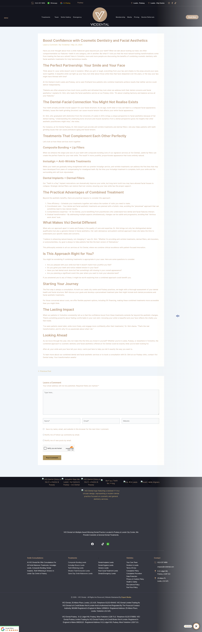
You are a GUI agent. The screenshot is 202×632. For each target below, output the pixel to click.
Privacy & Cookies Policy (135, 579)
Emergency (77, 17)
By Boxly (188, 626)
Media (129, 17)
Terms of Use (131, 568)
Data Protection (131, 576)
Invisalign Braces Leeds (76, 565)
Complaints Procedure (134, 573)
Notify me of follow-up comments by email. (62, 435)
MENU (6, 18)
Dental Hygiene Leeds (105, 565)
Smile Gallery (66, 17)
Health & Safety (131, 582)
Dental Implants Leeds (106, 562)
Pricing (136, 17)
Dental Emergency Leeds (107, 573)
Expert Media (126, 597)
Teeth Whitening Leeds (76, 568)
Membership (120, 17)
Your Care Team (132, 562)
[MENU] (6, 15)
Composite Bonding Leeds (77, 562)
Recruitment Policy (133, 585)
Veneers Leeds (103, 568)
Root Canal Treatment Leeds (108, 571)
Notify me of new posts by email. (58, 440)
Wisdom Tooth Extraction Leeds (79, 571)
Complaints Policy (132, 571)
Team (57, 17)
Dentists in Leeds (132, 565)
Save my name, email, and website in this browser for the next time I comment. (77, 429)
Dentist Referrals (147, 17)
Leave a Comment (50, 45)
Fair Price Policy (132, 587)
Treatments (46, 17)
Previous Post (44, 371)
